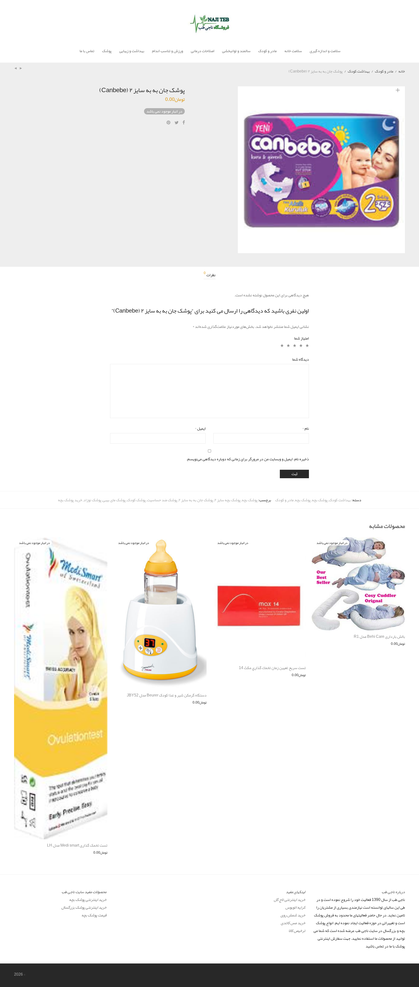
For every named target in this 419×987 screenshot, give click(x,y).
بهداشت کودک (359, 71)
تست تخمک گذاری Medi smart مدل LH (77, 845)
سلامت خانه (293, 51)
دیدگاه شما (300, 359)
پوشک (107, 51)
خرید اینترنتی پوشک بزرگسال (83, 907)
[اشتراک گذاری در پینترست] (169, 122)
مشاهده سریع (398, 643)
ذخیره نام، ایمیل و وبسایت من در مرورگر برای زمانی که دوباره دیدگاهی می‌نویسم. (247, 459)
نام (305, 428)
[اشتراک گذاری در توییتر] (177, 122)
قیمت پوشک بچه (93, 915)
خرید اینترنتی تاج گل (289, 900)
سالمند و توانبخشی (236, 51)
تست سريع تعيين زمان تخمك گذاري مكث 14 (272, 668)
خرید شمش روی (293, 915)
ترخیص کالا (297, 931)
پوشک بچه (320, 500)
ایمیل (200, 428)
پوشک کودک (136, 500)
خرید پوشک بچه (70, 500)
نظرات (210, 275)
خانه (401, 71)
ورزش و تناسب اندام (167, 51)
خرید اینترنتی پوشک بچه (87, 900)
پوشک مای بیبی (114, 500)
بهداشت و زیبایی (131, 51)
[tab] (209, 275)
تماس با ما (87, 51)
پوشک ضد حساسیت (162, 500)
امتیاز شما (301, 338)
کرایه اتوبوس (295, 907)
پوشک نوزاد (92, 500)
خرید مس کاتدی (293, 923)
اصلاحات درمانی (202, 51)
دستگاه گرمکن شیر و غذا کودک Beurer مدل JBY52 (167, 695)
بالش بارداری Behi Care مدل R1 (379, 636)
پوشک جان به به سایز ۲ (195, 500)
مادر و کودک (267, 51)
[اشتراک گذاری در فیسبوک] (183, 122)
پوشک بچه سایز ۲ (227, 500)
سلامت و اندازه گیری (325, 51)
